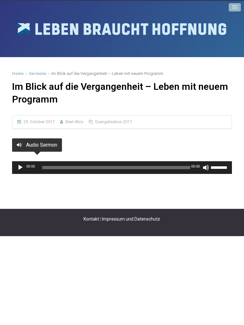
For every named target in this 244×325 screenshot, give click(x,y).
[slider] (220, 167)
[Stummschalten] (206, 167)
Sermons (37, 73)
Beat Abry (74, 121)
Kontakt (91, 219)
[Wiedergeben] (20, 167)
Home (18, 73)
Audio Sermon (41, 145)
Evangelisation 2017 (113, 121)
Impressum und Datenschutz (131, 219)
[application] (122, 167)
